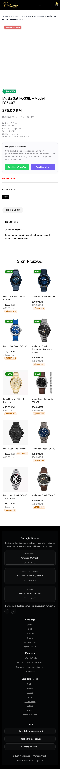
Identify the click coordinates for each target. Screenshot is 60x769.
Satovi (30, 625)
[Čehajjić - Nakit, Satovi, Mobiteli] (11, 5)
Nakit (30, 629)
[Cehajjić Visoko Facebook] (13, 611)
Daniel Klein (30, 701)
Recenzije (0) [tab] (12, 210)
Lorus (30, 710)
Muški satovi (39, 16)
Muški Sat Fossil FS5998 (15, 346)
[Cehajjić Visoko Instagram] (6, 611)
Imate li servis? (31, 746)
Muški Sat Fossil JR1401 (15, 448)
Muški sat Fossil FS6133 (43, 448)
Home (5, 16)
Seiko (30, 684)
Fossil (12, 189)
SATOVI (14, 16)
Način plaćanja (30, 658)
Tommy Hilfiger (30, 715)
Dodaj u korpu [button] (40, 316)
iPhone (30, 638)
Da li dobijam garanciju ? (31, 731)
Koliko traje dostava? (31, 739)
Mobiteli (30, 633)
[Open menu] (45, 5)
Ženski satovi (30, 647)
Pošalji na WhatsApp (17, 167)
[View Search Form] (40, 5)
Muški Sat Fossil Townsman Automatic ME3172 (42, 349)
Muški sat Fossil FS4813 (43, 495)
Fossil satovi (26, 16)
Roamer (30, 697)
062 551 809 (30, 562)
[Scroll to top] (55, 764)
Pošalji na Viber (43, 167)
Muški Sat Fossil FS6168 (43, 296)
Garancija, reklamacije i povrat (30, 667)
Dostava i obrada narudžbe (30, 662)
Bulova (30, 706)
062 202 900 (30, 580)
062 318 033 (30, 598)
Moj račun (30, 671)
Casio (30, 688)
